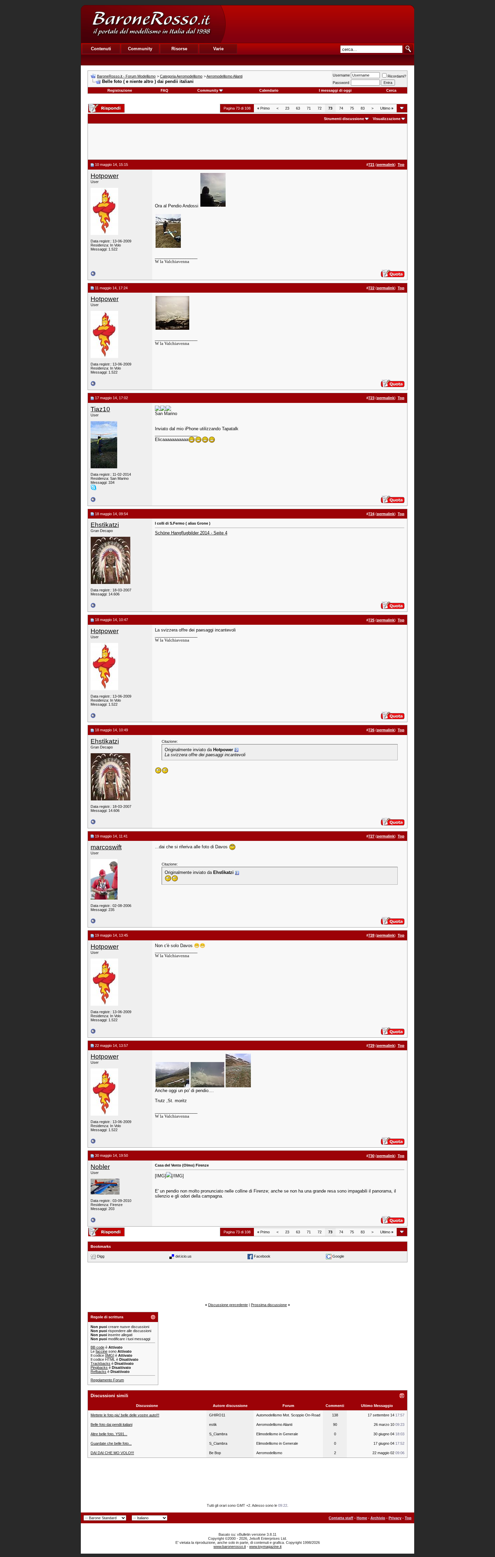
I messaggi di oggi (335, 90)
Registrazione (119, 90)
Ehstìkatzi (105, 524)
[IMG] (109, 1355)
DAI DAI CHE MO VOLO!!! (112, 1453)
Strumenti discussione (344, 119)
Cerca (391, 90)
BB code (97, 1347)
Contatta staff (341, 1518)
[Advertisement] (319, 24)
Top (408, 1518)
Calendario (268, 90)
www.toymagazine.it (265, 1547)
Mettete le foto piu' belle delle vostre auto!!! (125, 1415)
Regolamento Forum (107, 1380)
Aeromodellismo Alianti (224, 76)
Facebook (262, 1256)
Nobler (100, 1166)
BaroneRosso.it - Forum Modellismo (126, 76)
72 (320, 108)
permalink (385, 165)
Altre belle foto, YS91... (109, 1434)
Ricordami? (397, 76)
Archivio (377, 1518)
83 (363, 108)
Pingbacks (99, 1367)
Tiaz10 (100, 409)
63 (298, 108)
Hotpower (105, 175)
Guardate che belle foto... (111, 1443)
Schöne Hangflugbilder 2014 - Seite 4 (191, 532)
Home (362, 1518)
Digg (100, 1256)
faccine (101, 1351)
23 (287, 108)
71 (309, 108)
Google (338, 1256)
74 (341, 108)
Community (207, 90)
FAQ (164, 90)
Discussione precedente (228, 1305)
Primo (263, 108)
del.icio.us (183, 1256)
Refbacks (98, 1372)
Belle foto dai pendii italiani (111, 1424)
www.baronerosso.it (229, 1547)
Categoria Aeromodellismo (181, 76)
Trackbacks (100, 1363)
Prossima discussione (269, 1305)
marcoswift (106, 847)
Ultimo (386, 108)
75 (352, 108)
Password (341, 83)
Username (341, 75)
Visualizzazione (386, 119)
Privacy (395, 1518)
